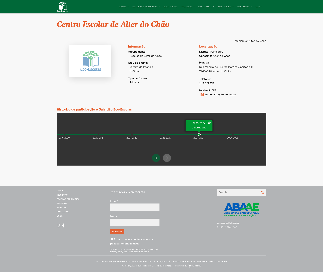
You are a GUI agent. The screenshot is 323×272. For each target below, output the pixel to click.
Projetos (62, 203)
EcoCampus (170, 7)
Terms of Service (135, 252)
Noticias (61, 208)
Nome (114, 216)
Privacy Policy (116, 252)
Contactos (63, 212)
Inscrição (62, 195)
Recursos (243, 7)
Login (259, 7)
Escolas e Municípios (68, 199)
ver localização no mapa (220, 94)
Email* (114, 201)
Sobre (60, 191)
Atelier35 (196, 266)
